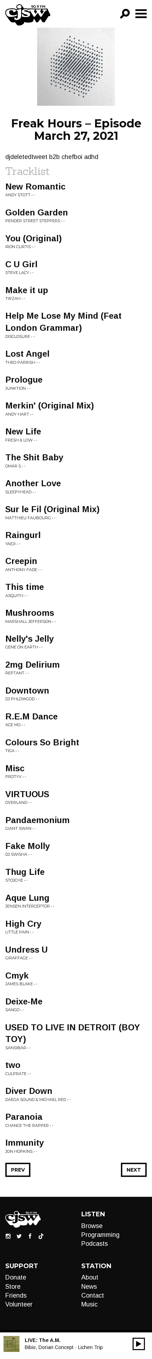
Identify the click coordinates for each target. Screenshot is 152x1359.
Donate (15, 1277)
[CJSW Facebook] (30, 1235)
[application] (138, 1344)
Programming (100, 1234)
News (89, 1286)
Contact (92, 1295)
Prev (18, 1170)
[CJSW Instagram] (8, 1235)
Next (134, 1170)
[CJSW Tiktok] (41, 1235)
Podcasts (94, 1243)
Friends (16, 1295)
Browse (92, 1225)
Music (89, 1304)
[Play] (139, 1344)
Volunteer (19, 1304)
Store (13, 1286)
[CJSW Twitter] (19, 1235)
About (89, 1277)
